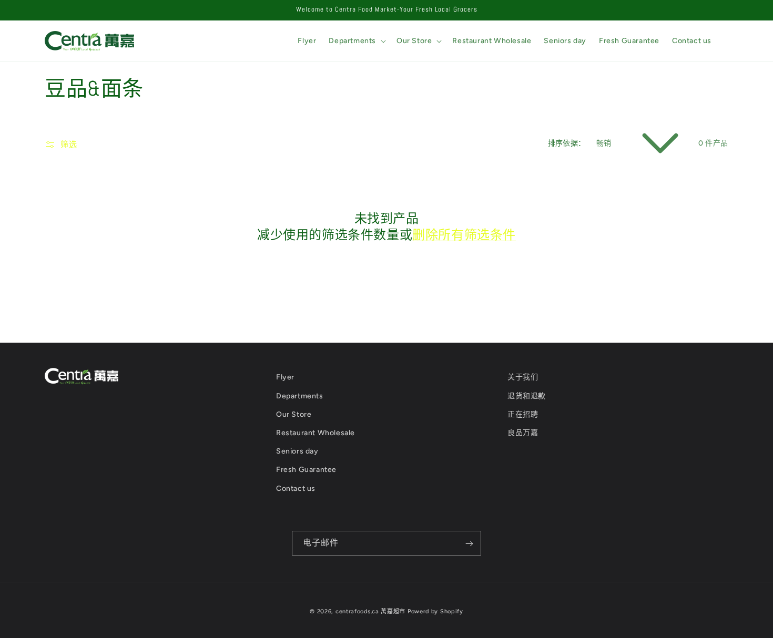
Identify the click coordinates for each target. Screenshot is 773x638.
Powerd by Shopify (435, 611)
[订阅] (469, 543)
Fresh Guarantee (306, 469)
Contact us (296, 488)
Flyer (285, 377)
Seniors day (297, 451)
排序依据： (567, 143)
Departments (299, 396)
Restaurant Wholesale (315, 432)
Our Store (293, 414)
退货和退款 (526, 396)
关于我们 (522, 377)
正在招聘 (522, 414)
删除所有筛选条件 (464, 235)
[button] (356, 41)
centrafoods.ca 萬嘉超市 (370, 611)
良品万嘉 (522, 432)
